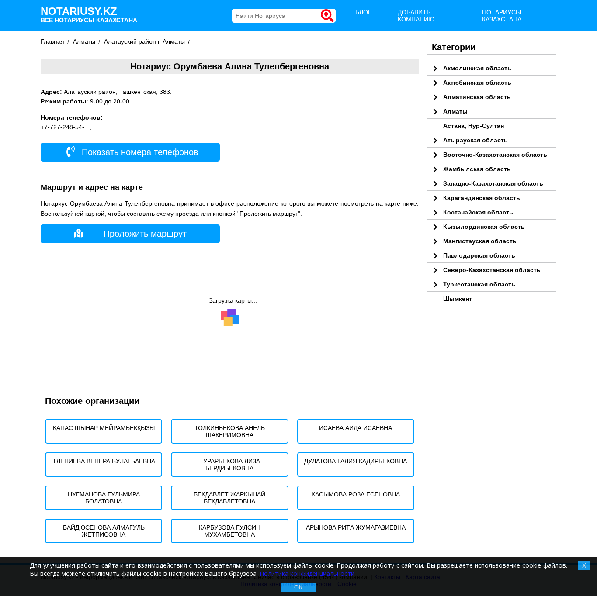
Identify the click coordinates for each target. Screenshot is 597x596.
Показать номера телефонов (138, 152)
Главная (52, 41)
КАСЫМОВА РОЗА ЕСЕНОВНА (356, 494)
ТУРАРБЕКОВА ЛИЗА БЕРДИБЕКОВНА (229, 465)
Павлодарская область (479, 255)
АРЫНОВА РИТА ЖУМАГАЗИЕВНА (356, 527)
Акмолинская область (477, 68)
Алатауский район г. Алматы (144, 41)
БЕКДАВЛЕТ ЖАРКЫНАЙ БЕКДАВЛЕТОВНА (229, 498)
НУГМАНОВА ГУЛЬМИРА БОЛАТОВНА (104, 498)
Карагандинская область (481, 197)
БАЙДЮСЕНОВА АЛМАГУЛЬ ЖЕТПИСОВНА (104, 531)
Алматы (84, 41)
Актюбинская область (477, 82)
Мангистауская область (480, 241)
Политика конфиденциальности (307, 573)
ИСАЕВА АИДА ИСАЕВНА (355, 427)
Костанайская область (478, 212)
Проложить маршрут (145, 233)
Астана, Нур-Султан (473, 125)
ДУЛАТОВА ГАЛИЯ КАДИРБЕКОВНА (355, 461)
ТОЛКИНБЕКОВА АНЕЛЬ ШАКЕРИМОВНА (229, 431)
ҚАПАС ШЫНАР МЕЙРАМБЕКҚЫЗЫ (104, 427)
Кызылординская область (484, 226)
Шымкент (457, 298)
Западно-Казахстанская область (493, 183)
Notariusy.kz (89, 14)
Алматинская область (477, 96)
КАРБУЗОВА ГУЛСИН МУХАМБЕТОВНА (229, 531)
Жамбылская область (477, 168)
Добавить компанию (416, 16)
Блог (363, 12)
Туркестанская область (479, 284)
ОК (298, 587)
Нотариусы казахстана (501, 16)
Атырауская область (475, 140)
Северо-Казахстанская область (492, 269)
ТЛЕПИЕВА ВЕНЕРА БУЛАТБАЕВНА (103, 461)
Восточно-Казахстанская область (495, 154)
